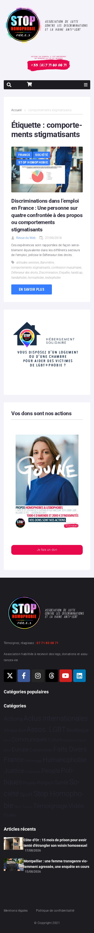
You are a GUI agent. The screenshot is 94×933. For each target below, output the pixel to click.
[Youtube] (65, 675)
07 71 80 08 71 (47, 643)
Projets (29, 783)
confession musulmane (66, 267)
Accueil (16, 110)
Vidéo (76, 806)
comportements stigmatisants (30, 267)
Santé (61, 782)
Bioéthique (78, 730)
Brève (7, 740)
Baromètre (47, 262)
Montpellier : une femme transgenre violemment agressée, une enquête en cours (56, 864)
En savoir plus (31, 289)
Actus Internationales (56, 718)
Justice (14, 770)
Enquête (64, 272)
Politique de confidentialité (55, 910)
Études (10, 815)
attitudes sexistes (27, 262)
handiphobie (19, 277)
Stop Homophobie (33, 162)
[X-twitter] (10, 675)
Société (41, 155)
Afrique (10, 730)
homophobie (36, 277)
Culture (55, 739)
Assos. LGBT (46, 729)
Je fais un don (47, 550)
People (50, 770)
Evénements (41, 749)
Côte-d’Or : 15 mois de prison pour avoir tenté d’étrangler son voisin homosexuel (55, 842)
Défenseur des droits (24, 272)
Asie (22, 730)
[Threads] (51, 675)
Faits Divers (70, 749)
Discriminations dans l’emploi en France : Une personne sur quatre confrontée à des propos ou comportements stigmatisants (46, 215)
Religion (45, 783)
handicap (76, 272)
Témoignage (50, 806)
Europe (20, 749)
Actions (13, 718)
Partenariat (32, 772)
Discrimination (48, 272)
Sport (26, 794)
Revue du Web (26, 238)
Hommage (33, 760)
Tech (17, 807)
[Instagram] (38, 675)
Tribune (27, 807)
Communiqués (29, 739)
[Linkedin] (79, 675)
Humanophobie (64, 760)
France (24, 155)
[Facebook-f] (24, 675)
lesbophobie (53, 277)
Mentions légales (16, 910)
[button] (85, 84)
